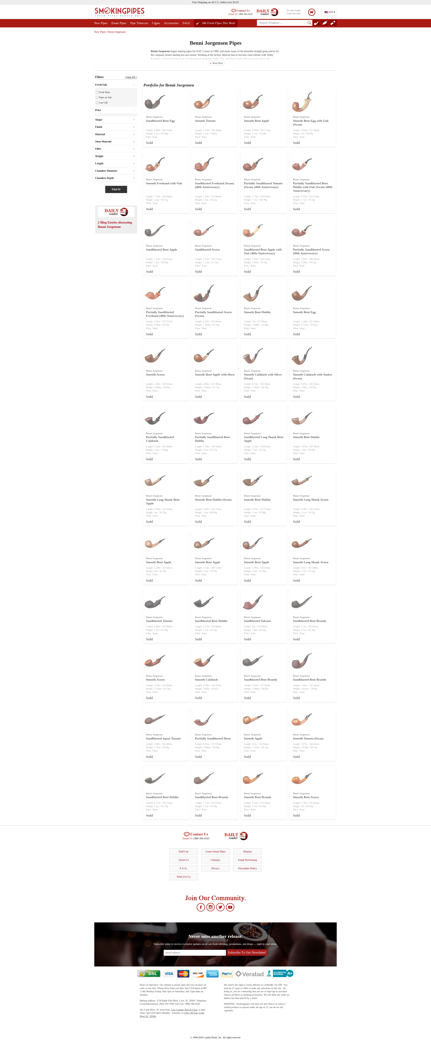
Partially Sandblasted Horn (213, 738)
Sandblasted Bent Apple (161, 249)
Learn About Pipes (215, 851)
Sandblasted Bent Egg (160, 120)
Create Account (294, 13)
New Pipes (100, 23)
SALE (186, 23)
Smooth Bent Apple (256, 120)
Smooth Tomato (205, 120)
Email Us (232, 14)
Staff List (183, 851)
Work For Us (184, 876)
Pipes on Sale (105, 97)
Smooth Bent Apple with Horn (215, 374)
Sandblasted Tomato (159, 621)
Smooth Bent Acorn (306, 797)
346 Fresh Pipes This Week (218, 23)
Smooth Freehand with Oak (164, 183)
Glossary (215, 860)
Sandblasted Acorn (207, 249)
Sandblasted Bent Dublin (211, 621)
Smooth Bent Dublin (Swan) (213, 499)
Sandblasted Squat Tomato (163, 738)
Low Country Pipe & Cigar (184, 1010)
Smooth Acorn (155, 374)
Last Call (103, 102)
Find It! (116, 189)
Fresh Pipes (104, 92)
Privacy (215, 868)
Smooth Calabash (206, 679)
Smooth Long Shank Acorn (310, 499)
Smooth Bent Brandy (257, 797)
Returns (247, 851)
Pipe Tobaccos (139, 23)
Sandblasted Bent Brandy (309, 621)
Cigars (156, 23)
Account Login (293, 10)
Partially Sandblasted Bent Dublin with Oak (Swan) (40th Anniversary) (312, 187)
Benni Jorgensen (117, 31)
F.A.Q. (183, 868)
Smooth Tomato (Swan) (308, 738)
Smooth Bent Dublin (257, 312)
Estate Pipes (118, 23)
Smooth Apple (253, 738)
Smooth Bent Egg (304, 312)
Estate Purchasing (247, 860)
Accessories (171, 23)
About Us (183, 860)
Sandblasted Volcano (257, 621)
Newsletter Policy (247, 868)
